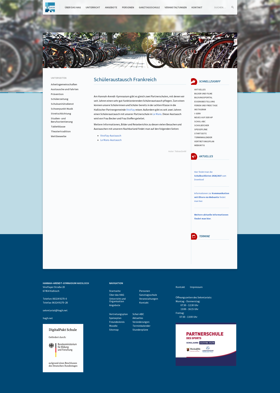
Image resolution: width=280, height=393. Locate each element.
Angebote (111, 7)
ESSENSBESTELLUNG (204, 101)
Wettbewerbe (58, 136)
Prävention (57, 94)
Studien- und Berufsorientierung (62, 120)
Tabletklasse (58, 126)
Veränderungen (141, 321)
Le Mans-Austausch (111, 140)
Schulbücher (201, 125)
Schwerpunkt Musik (62, 108)
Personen (128, 7)
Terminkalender (203, 137)
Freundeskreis (117, 321)
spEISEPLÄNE (200, 129)
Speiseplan (115, 318)
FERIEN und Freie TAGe (205, 105)
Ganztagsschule (149, 7)
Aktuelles (200, 89)
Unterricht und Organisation (117, 300)
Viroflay (130, 109)
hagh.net (48, 318)
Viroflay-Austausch (110, 135)
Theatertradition (61, 131)
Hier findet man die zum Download (210, 175)
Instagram (200, 109)
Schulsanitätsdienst (62, 103)
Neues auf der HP (203, 117)
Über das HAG (73, 7)
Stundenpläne (140, 329)
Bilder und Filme (203, 93)
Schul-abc (199, 121)
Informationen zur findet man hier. (211, 197)
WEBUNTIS (199, 145)
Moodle (113, 325)
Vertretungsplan (204, 141)
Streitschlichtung (61, 113)
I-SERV (197, 113)
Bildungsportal (203, 97)
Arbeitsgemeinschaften (64, 84)
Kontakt (197, 7)
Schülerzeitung (59, 99)
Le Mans (157, 114)
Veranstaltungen (176, 7)
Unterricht (93, 7)
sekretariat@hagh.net (55, 310)
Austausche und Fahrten (64, 89)
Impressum (196, 287)
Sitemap (114, 329)
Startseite (200, 133)
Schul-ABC (138, 314)
